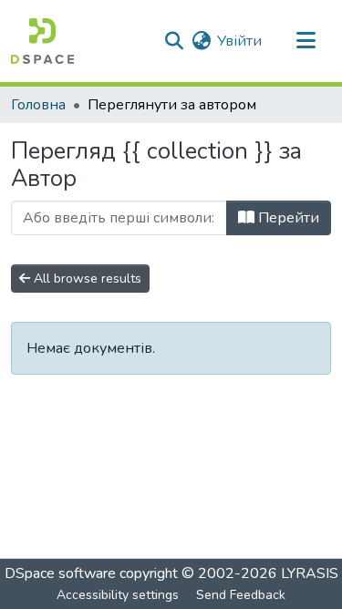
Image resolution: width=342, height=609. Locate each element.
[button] (42, 41)
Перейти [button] (286, 218)
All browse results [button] (85, 278)
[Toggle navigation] (305, 41)
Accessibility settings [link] (118, 595)
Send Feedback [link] (240, 595)
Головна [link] (38, 105)
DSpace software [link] (60, 573)
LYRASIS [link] (309, 573)
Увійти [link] (239, 41)
